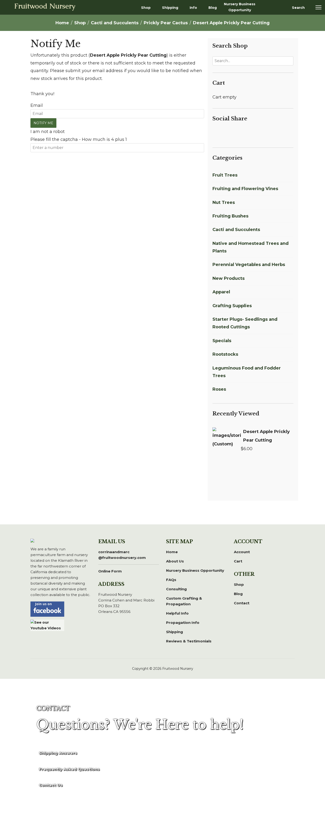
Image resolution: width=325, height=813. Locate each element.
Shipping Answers (58, 753)
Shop (146, 7)
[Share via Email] (260, 132)
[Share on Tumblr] (255, 132)
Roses (219, 389)
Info (193, 7)
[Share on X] (221, 132)
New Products (228, 278)
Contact (241, 603)
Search (298, 7)
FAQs (171, 579)
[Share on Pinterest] (232, 132)
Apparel (221, 292)
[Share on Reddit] (238, 132)
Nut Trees (223, 202)
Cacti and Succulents (236, 229)
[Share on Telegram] (249, 132)
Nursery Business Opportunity (239, 7)
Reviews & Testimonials (189, 641)
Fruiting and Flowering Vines (245, 188)
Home (172, 552)
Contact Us (51, 785)
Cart (238, 561)
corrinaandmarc (122, 555)
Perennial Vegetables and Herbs (248, 264)
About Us (175, 561)
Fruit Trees (224, 175)
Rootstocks (225, 354)
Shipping (170, 7)
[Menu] (318, 7)
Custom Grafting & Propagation (184, 601)
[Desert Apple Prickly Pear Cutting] (226, 438)
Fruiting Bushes (230, 216)
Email (36, 105)
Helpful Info (177, 613)
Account (242, 552)
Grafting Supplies (232, 305)
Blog (212, 7)
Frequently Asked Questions (69, 769)
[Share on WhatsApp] (244, 132)
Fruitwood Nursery (44, 7)
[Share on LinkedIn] (227, 132)
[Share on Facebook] (215, 132)
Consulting (176, 589)
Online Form (110, 571)
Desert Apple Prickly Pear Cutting (266, 436)
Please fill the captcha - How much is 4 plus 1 (78, 139)
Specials (221, 340)
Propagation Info (182, 622)
